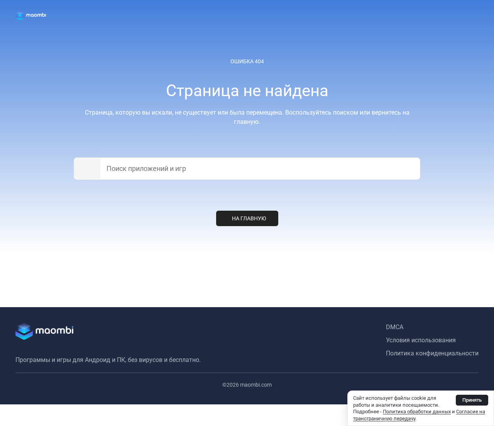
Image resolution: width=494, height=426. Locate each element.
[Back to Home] (30, 15)
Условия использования (421, 340)
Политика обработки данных (417, 411)
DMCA (394, 327)
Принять (472, 400)
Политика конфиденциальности (432, 353)
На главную (249, 218)
